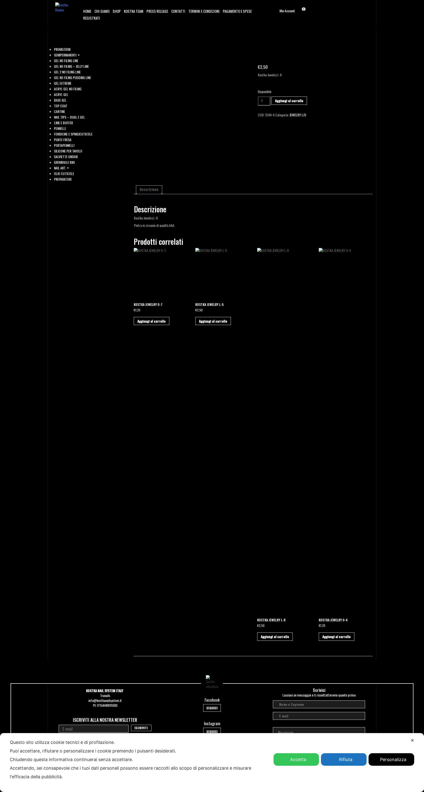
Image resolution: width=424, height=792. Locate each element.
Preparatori (62, 179)
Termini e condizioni (204, 11)
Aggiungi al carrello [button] (151, 321)
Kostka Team (133, 11)
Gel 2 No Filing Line (67, 71)
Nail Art (60, 167)
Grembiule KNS (64, 162)
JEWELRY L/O (298, 114)
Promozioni (62, 49)
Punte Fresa (62, 139)
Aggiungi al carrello (289, 100)
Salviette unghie (66, 156)
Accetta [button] (298, 759)
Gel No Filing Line (66, 60)
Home (87, 11)
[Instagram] (366, 9)
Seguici (212, 708)
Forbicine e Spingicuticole (73, 134)
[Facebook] (359, 9)
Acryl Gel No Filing (67, 88)
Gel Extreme (62, 83)
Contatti (178, 11)
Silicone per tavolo (68, 151)
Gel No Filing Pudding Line (72, 77)
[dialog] (212, 762)
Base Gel (60, 100)
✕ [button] (412, 740)
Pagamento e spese (237, 11)
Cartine (59, 111)
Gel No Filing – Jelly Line (71, 66)
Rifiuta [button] (345, 759)
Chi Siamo (101, 11)
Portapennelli (64, 145)
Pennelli (60, 128)
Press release (157, 11)
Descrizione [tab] (149, 189)
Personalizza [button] (393, 759)
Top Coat (60, 105)
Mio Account (287, 10)
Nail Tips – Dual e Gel (69, 117)
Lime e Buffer (63, 122)
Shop (117, 11)
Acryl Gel (61, 94)
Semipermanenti (65, 55)
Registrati (91, 18)
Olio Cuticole (64, 173)
